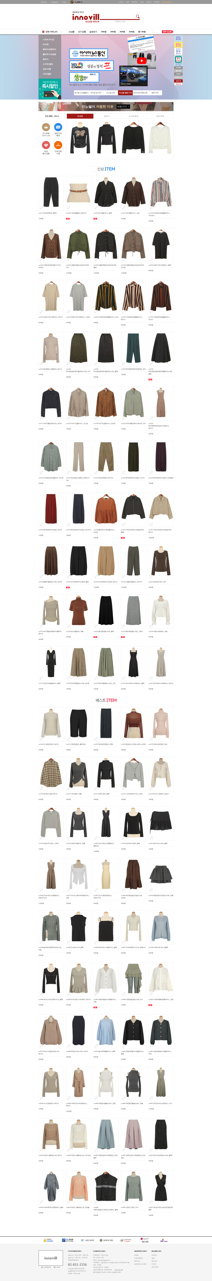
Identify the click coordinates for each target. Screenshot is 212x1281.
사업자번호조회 (118, 1270)
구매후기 (178, 74)
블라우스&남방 (49, 54)
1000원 (103, 32)
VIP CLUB (167, 31)
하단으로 (178, 84)
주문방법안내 (178, 77)
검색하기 (137, 17)
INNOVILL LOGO (85, 17)
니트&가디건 (48, 39)
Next (59, 89)
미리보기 (41, 207)
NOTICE (154, 1255)
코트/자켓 (47, 69)
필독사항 (178, 70)
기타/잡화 (47, 74)
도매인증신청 (58, 152)
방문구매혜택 (58, 134)
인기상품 (82, 32)
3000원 (122, 32)
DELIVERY (155, 1267)
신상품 (71, 32)
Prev (40, 89)
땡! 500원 (142, 32)
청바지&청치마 (49, 49)
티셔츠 (46, 44)
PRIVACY (137, 1261)
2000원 (113, 32)
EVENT (154, 1264)
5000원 (131, 32)
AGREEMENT (138, 1258)
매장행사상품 (45, 152)
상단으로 (178, 81)
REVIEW (154, 1261)
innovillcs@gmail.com (104, 1260)
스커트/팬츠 (48, 64)
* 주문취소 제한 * (120, 21)
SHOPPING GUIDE (140, 1264)
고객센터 (178, 67)
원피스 (46, 59)
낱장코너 (93, 32)
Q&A (153, 1258)
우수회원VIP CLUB (46, 134)
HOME (136, 1255)
